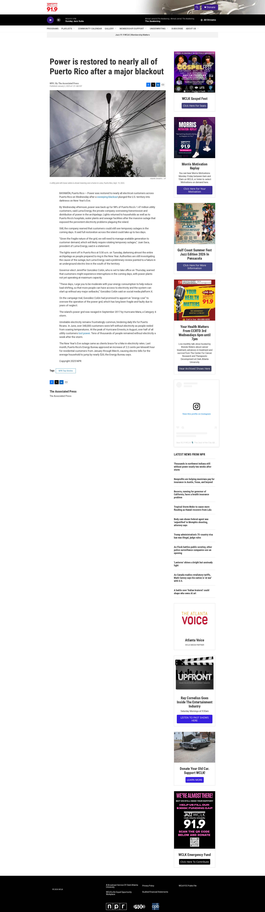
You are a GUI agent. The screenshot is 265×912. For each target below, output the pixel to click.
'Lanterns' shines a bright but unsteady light (193, 564)
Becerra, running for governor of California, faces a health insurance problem (191, 494)
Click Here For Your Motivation (195, 190)
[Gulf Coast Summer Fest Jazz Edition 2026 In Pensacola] (194, 223)
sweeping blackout (107, 196)
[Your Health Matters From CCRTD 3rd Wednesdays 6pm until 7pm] (194, 300)
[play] (50, 20)
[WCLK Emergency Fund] (194, 820)
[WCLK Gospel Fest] (194, 72)
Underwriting (158, 29)
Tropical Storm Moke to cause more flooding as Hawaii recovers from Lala (192, 508)
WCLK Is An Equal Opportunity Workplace (119, 893)
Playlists (66, 29)
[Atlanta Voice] (194, 618)
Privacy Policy (148, 886)
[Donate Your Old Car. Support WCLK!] (194, 747)
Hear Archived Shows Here (194, 368)
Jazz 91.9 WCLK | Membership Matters (132, 35)
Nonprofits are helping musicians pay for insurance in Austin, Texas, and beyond (194, 481)
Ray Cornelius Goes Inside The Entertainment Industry (194, 702)
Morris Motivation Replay (194, 166)
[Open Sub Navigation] (74, 29)
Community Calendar (90, 29)
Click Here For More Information (194, 267)
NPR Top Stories (66, 371)
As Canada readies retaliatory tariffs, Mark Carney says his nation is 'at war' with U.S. (193, 577)
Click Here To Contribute (194, 861)
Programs (53, 29)
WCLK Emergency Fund (194, 855)
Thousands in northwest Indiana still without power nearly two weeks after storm (192, 466)
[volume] (58, 20)
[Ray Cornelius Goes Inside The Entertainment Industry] (194, 674)
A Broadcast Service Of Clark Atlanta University (122, 886)
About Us (191, 29)
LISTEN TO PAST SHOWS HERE (195, 719)
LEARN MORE (194, 779)
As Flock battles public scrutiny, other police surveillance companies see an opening (193, 550)
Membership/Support (132, 29)
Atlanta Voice (194, 640)
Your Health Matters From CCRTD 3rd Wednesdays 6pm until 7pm (194, 333)
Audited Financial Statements (155, 892)
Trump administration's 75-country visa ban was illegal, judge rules (193, 536)
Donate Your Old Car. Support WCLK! (194, 771)
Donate (211, 7)
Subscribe (177, 29)
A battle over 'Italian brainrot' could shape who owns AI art (191, 592)
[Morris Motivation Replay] (194, 137)
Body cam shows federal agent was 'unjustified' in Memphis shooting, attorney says (191, 522)
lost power (84, 333)
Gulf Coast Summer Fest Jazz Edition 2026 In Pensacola (194, 254)
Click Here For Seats (194, 105)
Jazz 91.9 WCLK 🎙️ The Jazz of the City (194, 442)
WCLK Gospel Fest (194, 99)
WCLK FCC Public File (188, 886)
